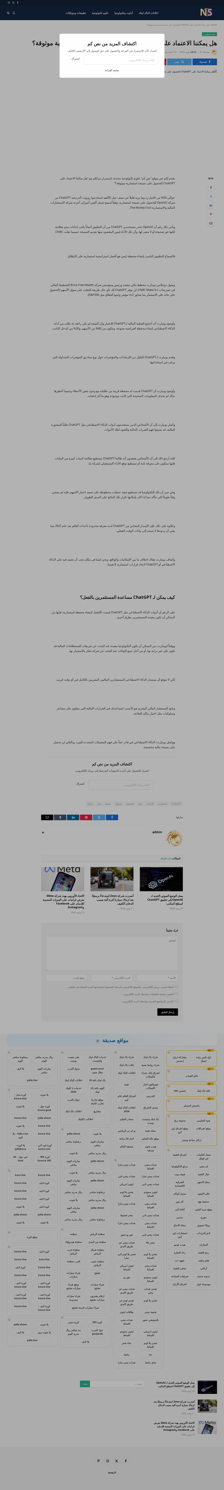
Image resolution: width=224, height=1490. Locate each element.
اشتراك (75, 58)
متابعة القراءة (112, 70)
